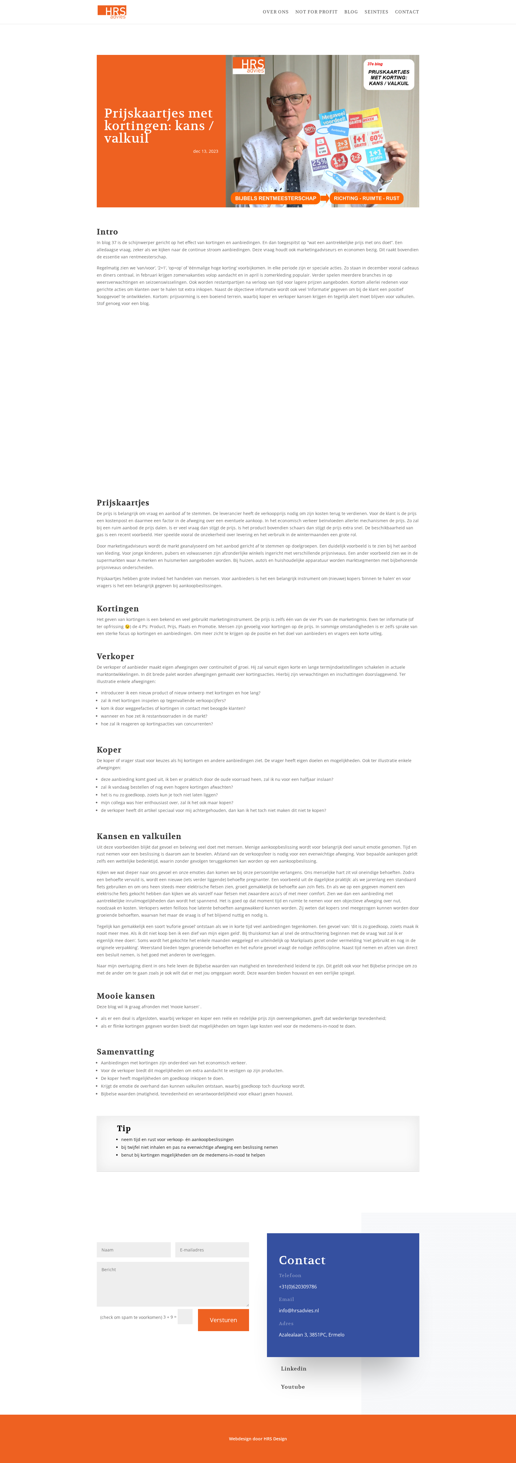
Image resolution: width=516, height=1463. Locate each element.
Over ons (276, 12)
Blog (351, 12)
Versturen (223, 1320)
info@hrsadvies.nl (299, 1310)
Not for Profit (316, 12)
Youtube (293, 1386)
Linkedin (294, 1368)
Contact (407, 12)
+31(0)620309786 (298, 1286)
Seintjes (376, 12)
